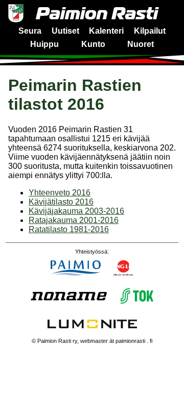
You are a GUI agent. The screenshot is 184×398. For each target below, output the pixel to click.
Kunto (93, 44)
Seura (29, 31)
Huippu (44, 44)
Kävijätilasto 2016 (61, 201)
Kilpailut (150, 31)
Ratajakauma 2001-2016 (74, 220)
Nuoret (140, 44)
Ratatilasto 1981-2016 (69, 229)
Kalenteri (106, 31)
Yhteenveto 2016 (59, 192)
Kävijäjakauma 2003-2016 (76, 211)
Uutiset (65, 31)
